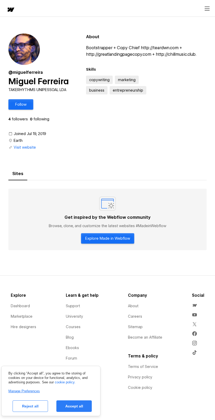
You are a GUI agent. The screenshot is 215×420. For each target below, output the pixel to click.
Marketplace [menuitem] (22, 316)
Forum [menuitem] (71, 358)
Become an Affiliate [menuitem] (145, 337)
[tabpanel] (107, 219)
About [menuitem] (133, 306)
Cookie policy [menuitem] (140, 387)
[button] (20, 104)
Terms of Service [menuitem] (143, 367)
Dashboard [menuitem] (20, 306)
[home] (10, 10)
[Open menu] (207, 8)
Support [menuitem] (73, 306)
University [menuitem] (74, 316)
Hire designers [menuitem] (23, 327)
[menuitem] (194, 305)
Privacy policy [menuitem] (140, 377)
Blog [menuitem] (70, 337)
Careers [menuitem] (135, 316)
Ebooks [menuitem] (72, 348)
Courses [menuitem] (73, 327)
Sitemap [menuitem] (135, 327)
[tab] (17, 173)
